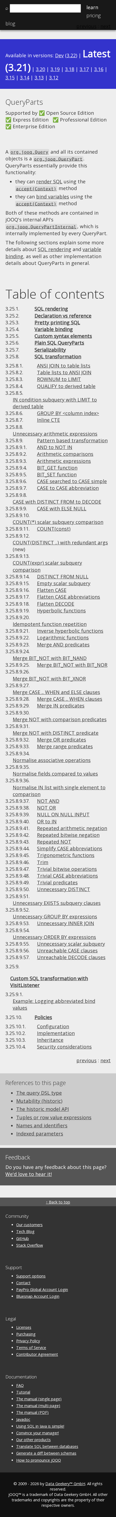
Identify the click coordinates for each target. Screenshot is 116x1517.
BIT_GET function (57, 467)
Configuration (53, 1026)
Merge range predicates (65, 746)
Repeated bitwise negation (68, 835)
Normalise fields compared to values (55, 773)
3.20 (40, 69)
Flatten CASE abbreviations (68, 597)
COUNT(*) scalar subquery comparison (58, 522)
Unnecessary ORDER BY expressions (54, 937)
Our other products (33, 1439)
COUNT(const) (53, 528)
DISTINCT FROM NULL (62, 576)
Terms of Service (31, 1347)
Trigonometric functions (65, 855)
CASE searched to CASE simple (72, 481)
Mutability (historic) (39, 1101)
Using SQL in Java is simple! (40, 1426)
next (105, 1060)
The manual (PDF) (32, 1412)
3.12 (53, 77)
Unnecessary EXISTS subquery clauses (57, 903)
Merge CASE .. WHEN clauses (69, 699)
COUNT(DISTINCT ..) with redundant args (60, 542)
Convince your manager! (37, 1432)
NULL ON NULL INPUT (63, 814)
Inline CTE (48, 420)
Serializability (50, 349)
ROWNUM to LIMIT (59, 379)
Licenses (23, 1327)
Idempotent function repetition (50, 624)
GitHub (22, 1238)
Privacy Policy (28, 1340)
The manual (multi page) (38, 1405)
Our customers (29, 1224)
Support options (31, 1276)
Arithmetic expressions (64, 461)
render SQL (49, 181)
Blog (10, 23)
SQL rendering (54, 249)
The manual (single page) (39, 1398)
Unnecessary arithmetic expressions (55, 433)
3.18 (69, 69)
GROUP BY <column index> (68, 413)
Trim (42, 862)
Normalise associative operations (52, 760)
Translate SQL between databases (47, 1446)
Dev (59, 55)
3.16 (98, 69)
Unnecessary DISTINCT (63, 889)
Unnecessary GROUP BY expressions (55, 916)
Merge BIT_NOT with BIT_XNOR (49, 678)
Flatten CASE (51, 590)
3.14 (24, 77)
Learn (92, 7)
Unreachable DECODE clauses (71, 957)
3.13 (39, 77)
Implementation (56, 1033)
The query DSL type (39, 1093)
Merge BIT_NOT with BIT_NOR (72, 665)
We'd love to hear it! (28, 1174)
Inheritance (50, 1040)
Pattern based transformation (72, 440)
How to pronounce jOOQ (38, 1460)
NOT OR (46, 807)
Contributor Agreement (37, 1354)
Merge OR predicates (61, 739)
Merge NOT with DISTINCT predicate (55, 733)
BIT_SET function (57, 474)
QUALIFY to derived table (66, 386)
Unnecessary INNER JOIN (65, 923)
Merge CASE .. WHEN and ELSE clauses (56, 692)
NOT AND (48, 801)
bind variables (52, 196)
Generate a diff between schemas (46, 1453)
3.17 (84, 69)
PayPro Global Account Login (42, 1289)
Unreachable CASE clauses (67, 950)
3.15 (10, 77)
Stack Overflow (29, 1245)
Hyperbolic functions (61, 610)
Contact (23, 1282)
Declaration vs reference (63, 315)
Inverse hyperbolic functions (70, 631)
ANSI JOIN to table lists (63, 365)
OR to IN (47, 821)
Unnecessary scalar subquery (71, 943)
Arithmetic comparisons (65, 454)
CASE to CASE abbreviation (68, 488)
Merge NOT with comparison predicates (60, 719)
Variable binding (54, 329)
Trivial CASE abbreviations (67, 875)
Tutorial (23, 1392)
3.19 (55, 69)
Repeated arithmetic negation (72, 828)
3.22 (71, 55)
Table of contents (54, 293)
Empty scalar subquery (63, 583)
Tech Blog (25, 1231)
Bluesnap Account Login (37, 1296)
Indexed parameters (39, 1133)
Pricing (93, 15)
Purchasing (26, 1334)
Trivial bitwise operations (67, 869)
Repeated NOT (54, 841)
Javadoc (23, 1419)
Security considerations (64, 1046)
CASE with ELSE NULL (61, 508)
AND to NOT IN (54, 447)
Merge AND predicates (63, 644)
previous (86, 1060)
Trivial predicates (57, 882)
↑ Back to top (58, 1202)
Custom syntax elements (63, 336)
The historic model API (42, 1109)
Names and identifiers (41, 1125)
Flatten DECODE (55, 604)
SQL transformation (58, 356)
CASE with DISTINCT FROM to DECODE (57, 501)
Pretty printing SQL (57, 322)
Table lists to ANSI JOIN (64, 372)
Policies (43, 1017)
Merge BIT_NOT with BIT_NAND (50, 658)
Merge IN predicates (60, 705)
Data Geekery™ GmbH (65, 1483)
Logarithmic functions (63, 637)
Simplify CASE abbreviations (69, 848)
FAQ (20, 1385)
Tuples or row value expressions (53, 1117)
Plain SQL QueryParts (59, 342)
